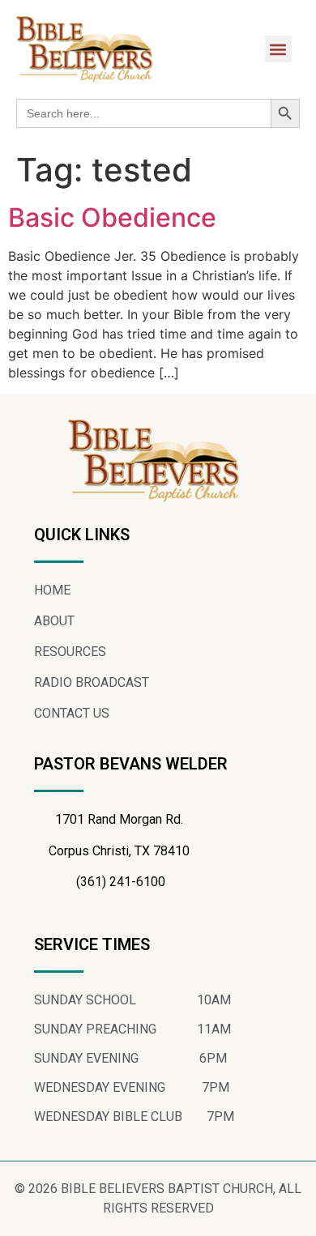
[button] (278, 49)
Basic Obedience (112, 217)
